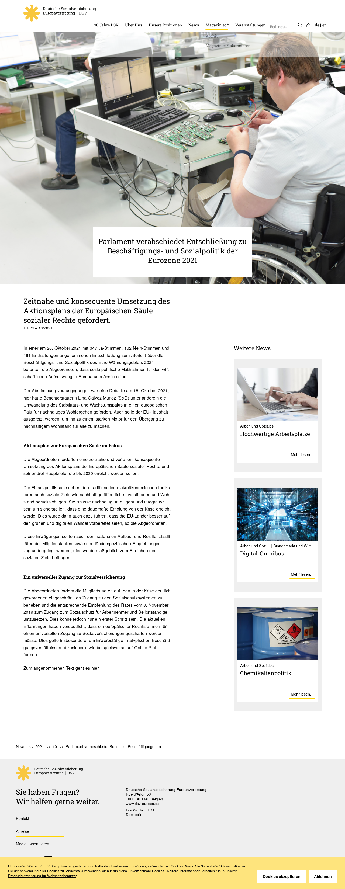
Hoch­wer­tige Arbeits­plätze (275, 433)
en (324, 24)
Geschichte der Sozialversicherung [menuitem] (125, 10)
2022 (192, 10)
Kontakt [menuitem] (22, 818)
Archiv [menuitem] (212, 34)
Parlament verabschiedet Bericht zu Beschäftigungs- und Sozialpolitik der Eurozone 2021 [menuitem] (142, 746)
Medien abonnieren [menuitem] (32, 843)
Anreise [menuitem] (22, 831)
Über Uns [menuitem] (133, 24)
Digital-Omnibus (262, 553)
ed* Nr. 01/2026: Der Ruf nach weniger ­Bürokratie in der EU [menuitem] (249, 6)
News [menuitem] (193, 24)
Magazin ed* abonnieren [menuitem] (228, 44)
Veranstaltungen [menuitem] (250, 24)
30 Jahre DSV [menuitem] (106, 24)
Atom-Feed (308, 25)
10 (55, 746)
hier (94, 668)
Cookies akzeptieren (282, 876)
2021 (39, 746)
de (317, 24)
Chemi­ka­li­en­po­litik (266, 673)
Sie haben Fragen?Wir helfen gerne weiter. (57, 796)
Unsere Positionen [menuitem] (165, 24)
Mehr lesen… (302, 454)
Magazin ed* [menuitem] (217, 24)
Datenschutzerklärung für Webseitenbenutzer (42, 875)
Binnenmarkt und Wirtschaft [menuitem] (175, 10)
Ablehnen (323, 876)
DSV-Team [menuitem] (135, 10)
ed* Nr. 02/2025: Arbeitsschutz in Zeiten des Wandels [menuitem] (249, 15)
